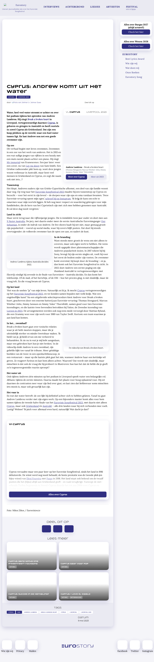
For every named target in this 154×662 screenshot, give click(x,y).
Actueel (11, 97)
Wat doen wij (132, 67)
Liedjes (95, 6)
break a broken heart (49, 612)
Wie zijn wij (131, 63)
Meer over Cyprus (76, 177)
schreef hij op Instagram (58, 198)
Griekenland (32, 406)
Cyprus (51, 122)
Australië (47, 406)
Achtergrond (74, 6)
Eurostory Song (133, 77)
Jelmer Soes (36, 102)
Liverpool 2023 (23, 97)
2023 (18, 612)
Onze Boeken (132, 72)
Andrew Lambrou (30, 612)
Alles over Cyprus (57, 494)
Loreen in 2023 (14, 310)
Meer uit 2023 (97, 177)
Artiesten (113, 6)
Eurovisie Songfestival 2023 (49, 191)
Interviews (51, 6)
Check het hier (136, 32)
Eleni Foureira (33, 478)
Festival (132, 7)
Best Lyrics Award (134, 58)
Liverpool (73, 612)
